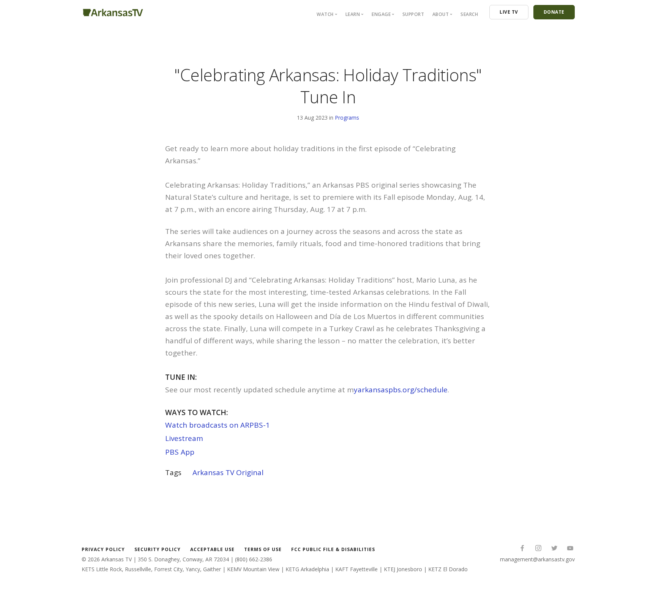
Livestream (184, 438)
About (440, 14)
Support (413, 14)
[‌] (522, 549)
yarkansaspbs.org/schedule (401, 390)
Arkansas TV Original (227, 472)
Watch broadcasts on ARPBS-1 (217, 425)
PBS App (179, 452)
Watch (325, 14)
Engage (381, 14)
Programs (347, 117)
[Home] (113, 11)
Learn (352, 14)
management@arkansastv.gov (537, 559)
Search (469, 14)
